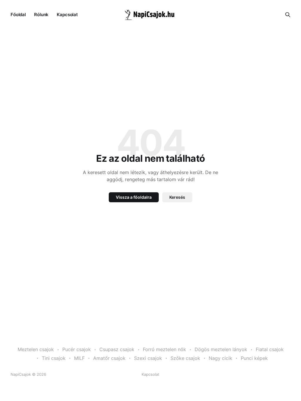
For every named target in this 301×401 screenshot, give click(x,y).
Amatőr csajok (109, 358)
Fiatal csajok (270, 349)
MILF (79, 358)
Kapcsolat (67, 14)
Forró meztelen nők (164, 349)
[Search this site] (287, 14)
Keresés (177, 197)
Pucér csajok (76, 349)
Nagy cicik (220, 358)
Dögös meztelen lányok (221, 349)
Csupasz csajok (116, 349)
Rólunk (41, 14)
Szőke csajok (185, 358)
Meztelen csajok (36, 349)
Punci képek (254, 358)
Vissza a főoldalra (134, 197)
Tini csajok (54, 358)
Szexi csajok (148, 358)
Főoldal (18, 14)
